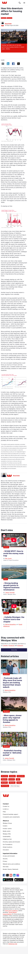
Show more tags (15, 785)
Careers (5, 826)
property (3, 18)
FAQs (4, 811)
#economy (4, 776)
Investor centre (7, 828)
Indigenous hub (7, 839)
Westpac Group (7, 823)
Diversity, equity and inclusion (11, 842)
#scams (6, 547)
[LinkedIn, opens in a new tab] (14, 875)
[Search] (19, 3)
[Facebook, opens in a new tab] (4, 875)
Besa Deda (8, 23)
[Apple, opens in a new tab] (19, 879)
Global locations (7, 847)
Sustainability (6, 836)
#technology (5, 785)
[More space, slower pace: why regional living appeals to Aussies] (14, 711)
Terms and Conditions (11, 910)
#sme (5, 579)
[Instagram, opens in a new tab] (17, 875)
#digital (19, 782)
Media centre (6, 831)
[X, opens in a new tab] (7, 875)
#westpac (12, 776)
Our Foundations (7, 844)
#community (21, 776)
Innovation (6, 850)
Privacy (5, 861)
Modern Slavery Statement (10, 869)
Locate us (5, 809)
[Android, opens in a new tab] (8, 879)
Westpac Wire (7, 834)
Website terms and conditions (11, 864)
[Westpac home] (4, 3)
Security (5, 858)
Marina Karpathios (10, 624)
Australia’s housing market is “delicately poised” (12, 752)
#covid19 (11, 779)
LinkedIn (5, 645)
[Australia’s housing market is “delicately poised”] (14, 746)
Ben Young (8, 558)
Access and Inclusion (9, 856)
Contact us (6, 806)
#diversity (12, 782)
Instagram (20, 645)
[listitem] (14, 678)
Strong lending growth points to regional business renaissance (11, 586)
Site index (5, 866)
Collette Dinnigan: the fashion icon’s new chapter (13, 619)
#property (6, 674)
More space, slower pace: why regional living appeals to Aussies (12, 718)
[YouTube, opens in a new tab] (11, 875)
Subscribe (14, 650)
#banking (4, 779)
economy (9, 18)
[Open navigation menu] (24, 3)
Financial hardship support (10, 814)
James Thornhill (9, 592)
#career (6, 613)
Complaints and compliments (11, 817)
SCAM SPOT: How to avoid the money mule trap (13, 553)
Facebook (11, 645)
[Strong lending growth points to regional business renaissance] (14, 578)
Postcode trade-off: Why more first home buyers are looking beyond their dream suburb (12, 682)
